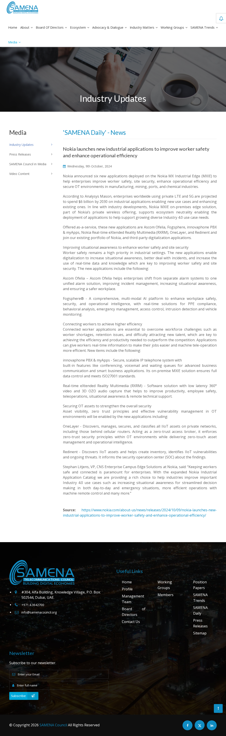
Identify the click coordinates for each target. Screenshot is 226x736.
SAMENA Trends (202, 27)
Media (13, 42)
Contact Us (131, 621)
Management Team (133, 599)
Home (12, 27)
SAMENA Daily (200, 610)
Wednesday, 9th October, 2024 (89, 166)
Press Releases (200, 623)
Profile (127, 589)
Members (165, 594)
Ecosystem (78, 27)
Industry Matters (142, 27)
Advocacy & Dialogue (108, 27)
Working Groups (173, 27)
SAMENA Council (53, 725)
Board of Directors (50, 27)
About (25, 27)
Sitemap (200, 633)
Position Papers (200, 585)
